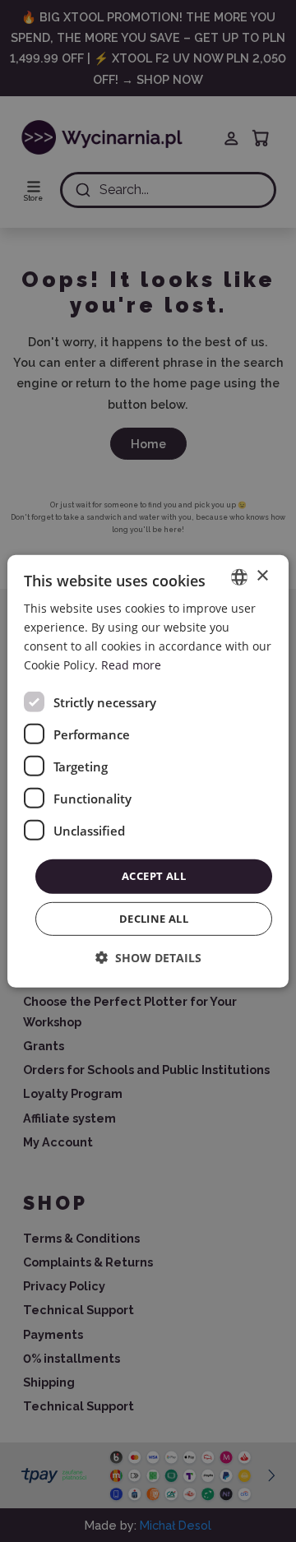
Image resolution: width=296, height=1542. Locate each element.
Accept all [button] (154, 875)
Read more (131, 665)
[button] (148, 957)
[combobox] (239, 576)
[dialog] (148, 770)
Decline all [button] (153, 918)
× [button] (262, 576)
